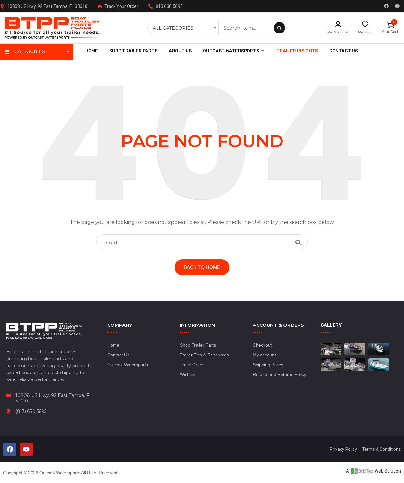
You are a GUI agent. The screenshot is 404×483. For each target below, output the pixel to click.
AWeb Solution (373, 471)
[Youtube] (397, 6)
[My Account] (338, 24)
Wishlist (365, 32)
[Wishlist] (365, 24)
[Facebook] (386, 6)
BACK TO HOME (202, 267)
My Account (337, 32)
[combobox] (183, 28)
